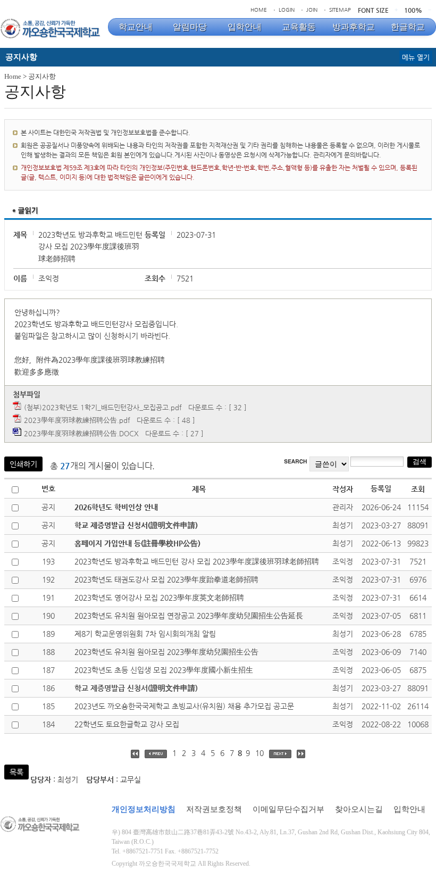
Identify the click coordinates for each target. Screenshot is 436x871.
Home (12, 76)
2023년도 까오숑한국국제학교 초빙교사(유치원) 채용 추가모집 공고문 (184, 706)
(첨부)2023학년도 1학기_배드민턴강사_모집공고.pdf (103, 407)
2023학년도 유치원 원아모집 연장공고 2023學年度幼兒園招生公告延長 (188, 615)
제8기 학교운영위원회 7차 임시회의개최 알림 (145, 633)
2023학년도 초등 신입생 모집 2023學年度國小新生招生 (163, 670)
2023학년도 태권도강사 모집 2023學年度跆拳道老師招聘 (166, 579)
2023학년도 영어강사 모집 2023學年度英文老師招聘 (159, 597)
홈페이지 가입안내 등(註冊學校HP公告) (137, 543)
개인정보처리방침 (143, 809)
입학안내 (409, 809)
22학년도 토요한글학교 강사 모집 (126, 724)
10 (259, 753)
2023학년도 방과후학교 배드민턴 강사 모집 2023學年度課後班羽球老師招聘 (196, 561)
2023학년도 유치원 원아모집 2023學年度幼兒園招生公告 (166, 652)
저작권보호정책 (214, 809)
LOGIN (287, 10)
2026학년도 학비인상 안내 (116, 507)
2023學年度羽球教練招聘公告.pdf (77, 420)
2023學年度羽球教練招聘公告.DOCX (81, 433)
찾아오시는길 (359, 809)
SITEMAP (340, 10)
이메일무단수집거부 (288, 809)
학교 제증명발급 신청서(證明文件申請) (136, 525)
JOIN (311, 10)
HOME (258, 10)
